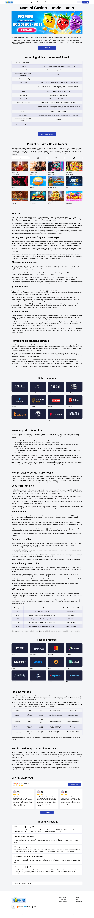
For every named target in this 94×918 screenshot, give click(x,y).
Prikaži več (47, 812)
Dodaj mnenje (74, 784)
